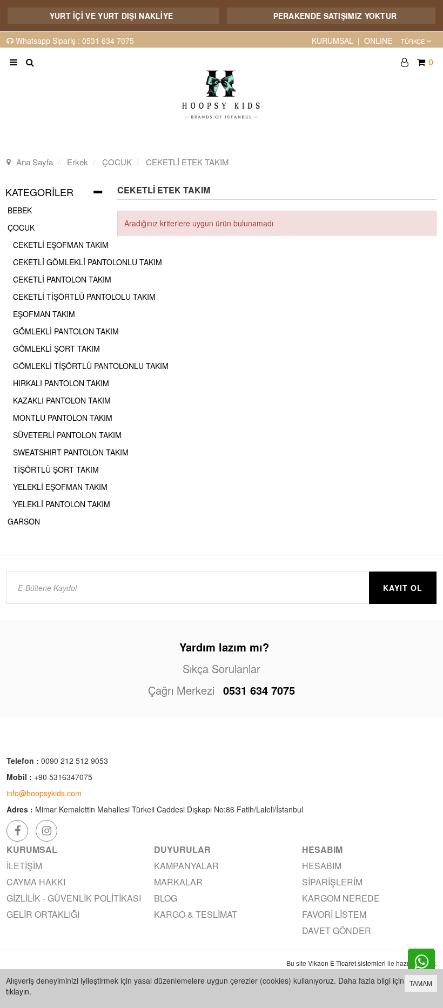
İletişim (24, 865)
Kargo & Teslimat (195, 914)
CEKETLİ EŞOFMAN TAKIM (61, 244)
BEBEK (20, 210)
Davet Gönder (336, 930)
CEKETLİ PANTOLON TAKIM (62, 279)
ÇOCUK (21, 227)
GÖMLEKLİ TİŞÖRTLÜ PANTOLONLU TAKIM (91, 365)
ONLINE (378, 40)
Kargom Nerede (341, 898)
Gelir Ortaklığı (42, 914)
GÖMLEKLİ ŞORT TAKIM (56, 348)
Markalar (178, 882)
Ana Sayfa (34, 161)
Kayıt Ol (402, 587)
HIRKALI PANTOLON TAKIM (61, 383)
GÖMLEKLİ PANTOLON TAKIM (66, 331)
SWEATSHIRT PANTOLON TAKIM (71, 452)
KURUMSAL (332, 40)
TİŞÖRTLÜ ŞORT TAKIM (56, 469)
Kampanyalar (186, 865)
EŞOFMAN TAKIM (44, 313)
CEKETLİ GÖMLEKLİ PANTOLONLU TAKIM (87, 262)
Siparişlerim (332, 882)
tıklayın (17, 991)
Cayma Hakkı (35, 882)
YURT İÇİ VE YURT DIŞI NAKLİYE (102, 15)
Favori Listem (334, 914)
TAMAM (421, 982)
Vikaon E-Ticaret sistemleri (347, 962)
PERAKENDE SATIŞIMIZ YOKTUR (326, 15)
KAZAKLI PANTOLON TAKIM (62, 400)
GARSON (24, 521)
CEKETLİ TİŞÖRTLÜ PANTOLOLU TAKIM (84, 296)
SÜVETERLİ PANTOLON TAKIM (67, 434)
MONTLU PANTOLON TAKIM (62, 417)
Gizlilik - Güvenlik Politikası (73, 898)
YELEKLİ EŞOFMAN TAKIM (60, 486)
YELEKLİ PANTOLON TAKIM (61, 504)
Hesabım (321, 865)
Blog (165, 898)
